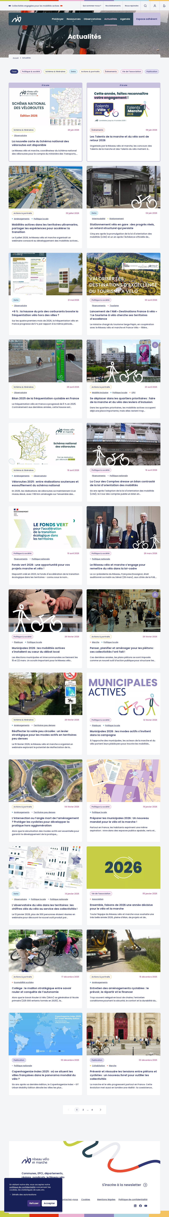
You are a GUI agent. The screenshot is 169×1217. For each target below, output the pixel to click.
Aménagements (21, 218)
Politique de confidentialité (133, 1199)
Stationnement (116, 218)
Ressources (74, 19)
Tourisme (114, 305)
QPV (133, 392)
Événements (111, 71)
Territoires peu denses (44, 725)
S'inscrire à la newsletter (121, 1185)
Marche (95, 642)
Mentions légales (106, 1199)
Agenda (125, 19)
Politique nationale (119, 475)
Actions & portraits (90, 71)
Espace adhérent (146, 19)
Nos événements (113, 5)
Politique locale (41, 218)
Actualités (110, 19)
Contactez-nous (69, 1199)
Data (73, 71)
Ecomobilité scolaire (24, 982)
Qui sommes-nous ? (92, 5)
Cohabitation (98, 1065)
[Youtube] (145, 1205)
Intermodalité (98, 218)
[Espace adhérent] (154, 6)
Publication (152, 71)
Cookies (85, 1199)
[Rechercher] (145, 6)
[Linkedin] (135, 1205)
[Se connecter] (155, 345)
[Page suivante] (100, 1109)
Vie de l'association (131, 71)
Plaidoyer (58, 19)
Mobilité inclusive (100, 392)
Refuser (34, 1203)
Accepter (49, 1203)
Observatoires (92, 19)
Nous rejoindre (131, 5)
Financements (98, 305)
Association (97, 899)
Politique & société (31, 71)
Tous (14, 71)
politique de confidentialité (23, 1187)
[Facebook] (140, 1205)
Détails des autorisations (24, 1194)
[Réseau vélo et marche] (35, 1160)
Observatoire (20, 135)
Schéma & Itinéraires (55, 71)
